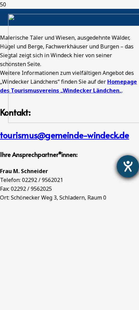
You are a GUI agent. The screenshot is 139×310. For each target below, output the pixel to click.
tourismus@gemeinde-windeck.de (64, 135)
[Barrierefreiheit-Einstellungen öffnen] (128, 166)
